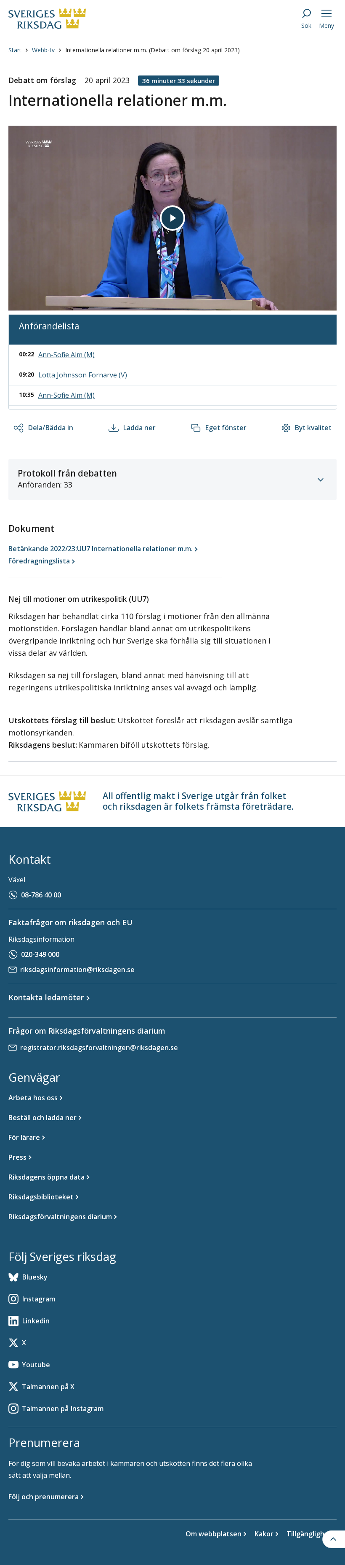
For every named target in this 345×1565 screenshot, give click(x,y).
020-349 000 (40, 954)
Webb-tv (43, 50)
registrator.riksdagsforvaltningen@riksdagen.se (99, 1047)
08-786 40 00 (41, 895)
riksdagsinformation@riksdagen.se (77, 969)
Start (14, 50)
